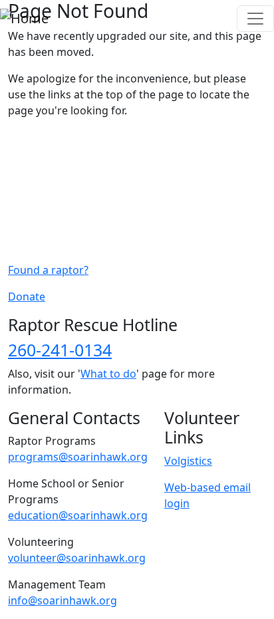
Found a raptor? (48, 270)
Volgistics (188, 460)
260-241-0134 (60, 349)
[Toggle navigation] (255, 18)
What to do (108, 373)
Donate (26, 296)
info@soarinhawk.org (62, 600)
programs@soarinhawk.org (78, 456)
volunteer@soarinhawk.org (77, 558)
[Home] (24, 18)
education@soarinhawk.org (78, 515)
